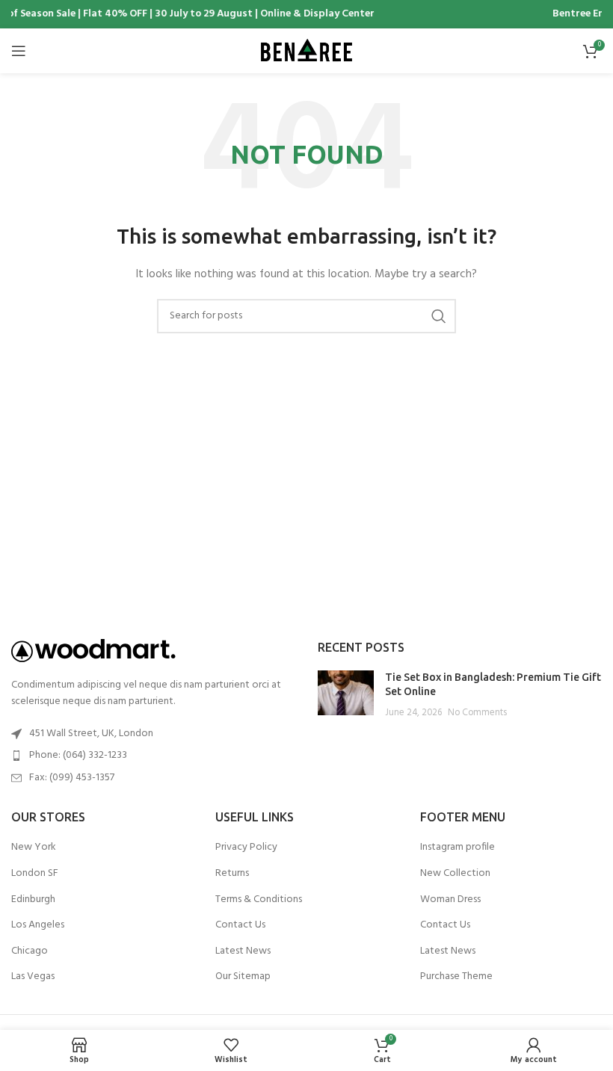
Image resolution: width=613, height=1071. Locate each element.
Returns (232, 873)
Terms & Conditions (258, 899)
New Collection (455, 873)
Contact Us (240, 925)
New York (33, 847)
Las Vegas (33, 976)
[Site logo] (306, 51)
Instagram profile (457, 847)
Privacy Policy (246, 847)
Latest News (243, 951)
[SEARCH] (439, 316)
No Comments (477, 713)
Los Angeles (37, 925)
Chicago (29, 951)
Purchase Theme (456, 976)
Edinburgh (33, 899)
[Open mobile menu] (19, 51)
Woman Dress (450, 899)
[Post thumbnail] (346, 695)
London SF (34, 873)
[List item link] (153, 755)
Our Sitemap (243, 976)
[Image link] (93, 650)
